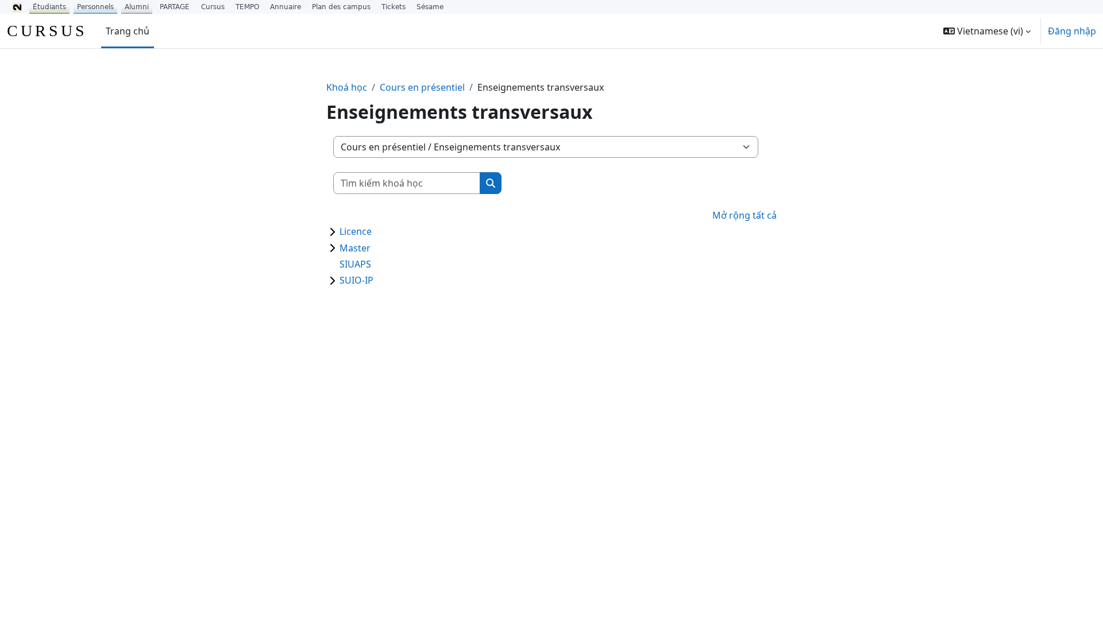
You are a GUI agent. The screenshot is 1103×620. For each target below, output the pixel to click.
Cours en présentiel (422, 87)
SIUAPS (355, 264)
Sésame (429, 7)
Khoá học (346, 87)
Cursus (213, 7)
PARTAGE (175, 7)
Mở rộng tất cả (744, 215)
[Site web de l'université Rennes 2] (17, 7)
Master (355, 248)
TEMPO (247, 7)
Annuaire (285, 7)
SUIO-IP (356, 280)
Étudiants (49, 7)
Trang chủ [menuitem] (127, 31)
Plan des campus (341, 7)
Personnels (95, 7)
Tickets (393, 7)
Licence (356, 231)
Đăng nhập (1072, 31)
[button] (987, 31)
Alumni (137, 7)
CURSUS (47, 31)
